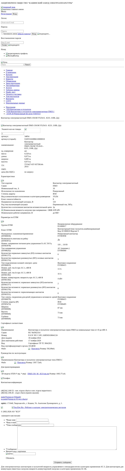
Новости (9, 79)
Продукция (10, 107)
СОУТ (8, 101)
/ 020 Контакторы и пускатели (18, 109)
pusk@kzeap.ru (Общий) (11, 397)
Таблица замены (13, 90)
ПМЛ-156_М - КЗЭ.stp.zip (38, 374)
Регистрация (6, 14)
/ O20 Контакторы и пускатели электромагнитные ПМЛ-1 (30, 112)
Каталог (9, 75)
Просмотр (35, 349)
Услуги (9, 88)
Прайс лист (10, 92)
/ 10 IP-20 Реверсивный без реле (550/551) (23, 114)
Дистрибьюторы (13, 85)
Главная (9, 70)
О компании (11, 72)
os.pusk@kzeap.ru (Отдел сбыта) (14, 399)
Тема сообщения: (13, 425)
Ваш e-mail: (11, 422)
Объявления (11, 81)
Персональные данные (15, 103)
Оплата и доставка (13, 94)
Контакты (10, 99)
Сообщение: (11, 449)
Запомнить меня (10, 34)
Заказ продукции (13, 83)
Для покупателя (12, 96)
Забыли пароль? (24, 34)
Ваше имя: (11, 420)
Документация (12, 77)
